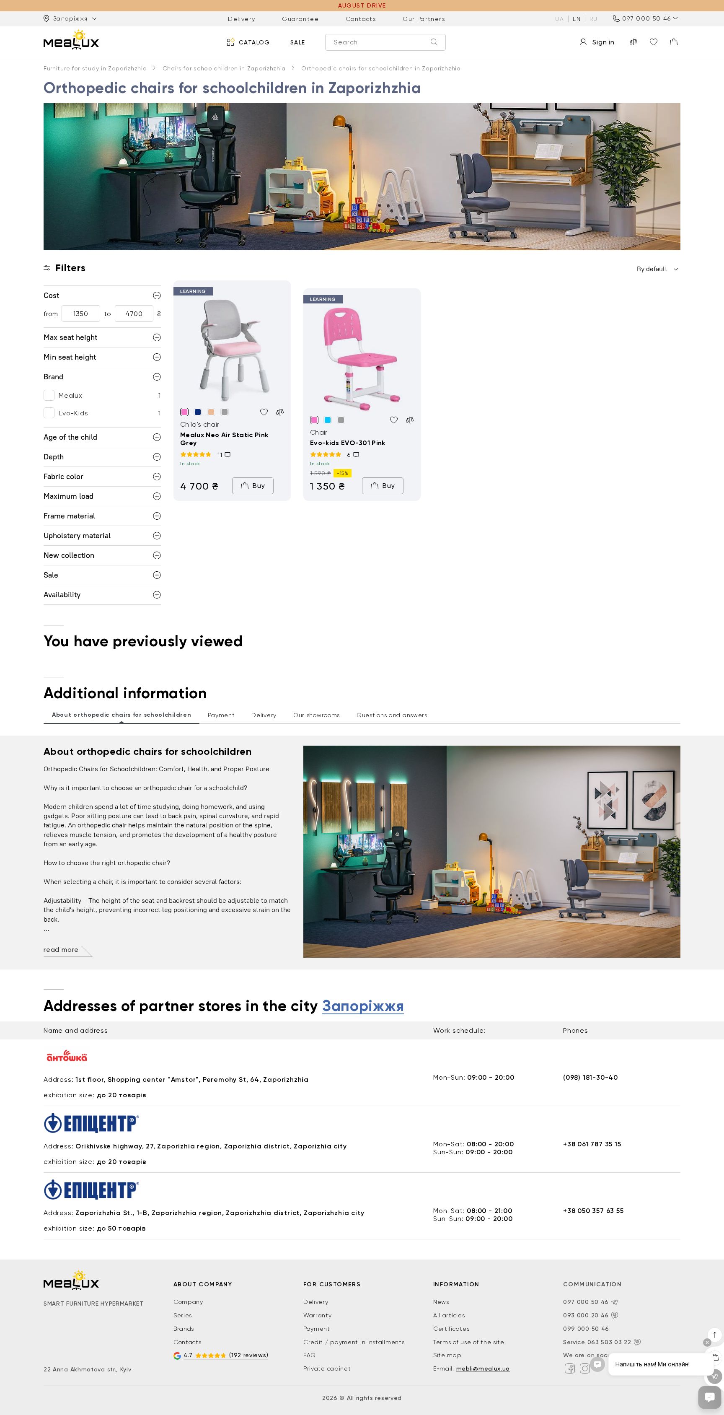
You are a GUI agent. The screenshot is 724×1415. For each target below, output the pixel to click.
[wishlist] (653, 42)
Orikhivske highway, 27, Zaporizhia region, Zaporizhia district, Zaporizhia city (210, 1146)
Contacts (361, 18)
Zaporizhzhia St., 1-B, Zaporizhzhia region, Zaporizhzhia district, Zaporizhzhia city (219, 1213)
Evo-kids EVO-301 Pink (347, 443)
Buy (259, 486)
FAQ (309, 1355)
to (107, 314)
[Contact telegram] (614, 1302)
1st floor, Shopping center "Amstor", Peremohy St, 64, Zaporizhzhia (192, 1079)
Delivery (241, 18)
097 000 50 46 (646, 18)
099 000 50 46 (586, 1328)
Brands (183, 1328)
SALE (297, 42)
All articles (449, 1315)
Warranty (317, 1315)
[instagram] (585, 1368)
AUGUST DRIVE (362, 5)
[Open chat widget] (709, 1397)
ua (559, 18)
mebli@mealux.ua (483, 1368)
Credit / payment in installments (353, 1342)
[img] (232, 352)
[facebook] (570, 1368)
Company (188, 1301)
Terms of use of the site (468, 1342)
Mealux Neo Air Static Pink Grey (224, 439)
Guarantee (300, 18)
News (441, 1301)
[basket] (673, 42)
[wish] (264, 412)
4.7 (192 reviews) (226, 1355)
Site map (447, 1355)
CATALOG (254, 42)
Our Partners (424, 18)
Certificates (451, 1328)
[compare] (633, 42)
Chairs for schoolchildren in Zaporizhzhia (224, 68)
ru (594, 18)
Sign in (603, 42)
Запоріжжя (363, 1006)
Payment (316, 1328)
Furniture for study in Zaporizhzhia (95, 68)
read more (61, 950)
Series (182, 1315)
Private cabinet (327, 1368)
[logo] (71, 39)
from (51, 314)
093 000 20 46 (586, 1315)
